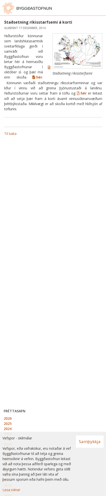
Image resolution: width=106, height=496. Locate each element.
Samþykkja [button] (90, 441)
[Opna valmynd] (101, 8)
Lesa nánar (11, 489)
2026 (8, 418)
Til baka (10, 133)
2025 (8, 423)
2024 (8, 428)
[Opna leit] (91, 8)
